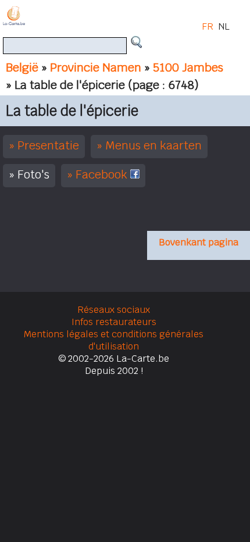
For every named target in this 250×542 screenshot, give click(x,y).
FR (207, 26)
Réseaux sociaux (113, 310)
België (22, 67)
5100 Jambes (188, 67)
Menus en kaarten (153, 145)
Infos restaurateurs (114, 322)
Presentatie (48, 145)
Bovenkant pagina (198, 242)
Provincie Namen (95, 67)
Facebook (103, 174)
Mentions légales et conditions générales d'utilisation (113, 340)
